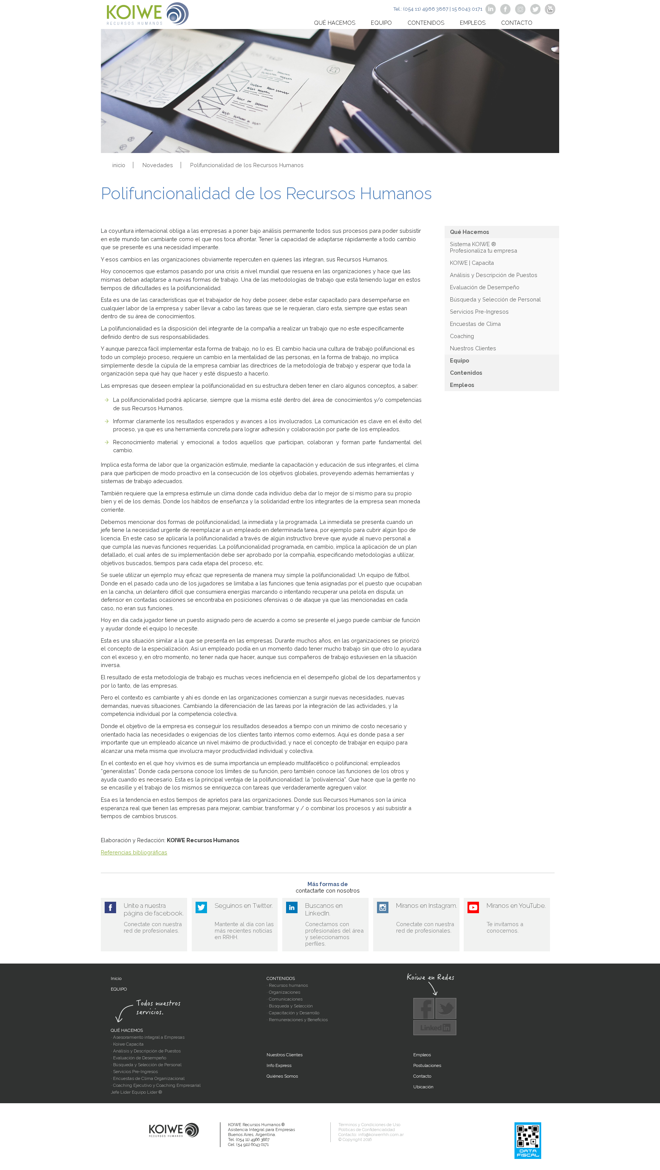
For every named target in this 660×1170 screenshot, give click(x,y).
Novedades (157, 165)
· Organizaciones (283, 992)
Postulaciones (427, 1065)
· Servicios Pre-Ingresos (134, 1071)
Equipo (381, 22)
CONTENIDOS (281, 978)
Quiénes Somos (282, 1076)
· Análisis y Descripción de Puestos (146, 1051)
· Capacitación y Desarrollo (293, 1012)
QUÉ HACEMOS (127, 1030)
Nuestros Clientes (473, 348)
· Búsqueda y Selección (290, 1006)
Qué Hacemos (469, 232)
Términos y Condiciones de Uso (369, 1124)
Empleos (472, 22)
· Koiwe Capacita (127, 1044)
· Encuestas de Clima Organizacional (147, 1078)
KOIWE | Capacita (472, 262)
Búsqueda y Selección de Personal (495, 299)
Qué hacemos (334, 22)
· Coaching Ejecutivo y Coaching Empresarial (156, 1085)
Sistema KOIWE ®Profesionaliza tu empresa (483, 247)
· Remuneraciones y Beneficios (297, 1019)
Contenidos (426, 22)
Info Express (279, 1065)
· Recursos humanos (287, 985)
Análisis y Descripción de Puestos (493, 275)
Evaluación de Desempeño (484, 287)
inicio (118, 165)
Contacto (516, 22)
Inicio (116, 978)
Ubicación (423, 1086)
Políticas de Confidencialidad (366, 1129)
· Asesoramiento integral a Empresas (147, 1037)
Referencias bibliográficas (134, 852)
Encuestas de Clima (475, 324)
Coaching (462, 336)
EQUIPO (119, 989)
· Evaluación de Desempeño (138, 1057)
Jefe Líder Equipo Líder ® (136, 1092)
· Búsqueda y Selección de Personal (146, 1064)
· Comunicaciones (284, 999)
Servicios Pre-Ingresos (479, 311)
